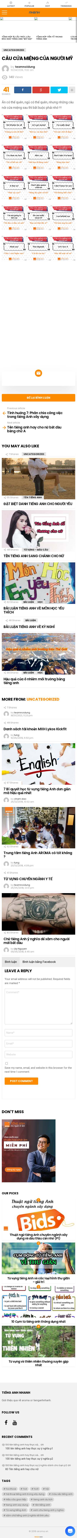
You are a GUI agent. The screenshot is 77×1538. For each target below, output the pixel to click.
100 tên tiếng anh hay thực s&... (22, 1444)
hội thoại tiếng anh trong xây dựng (25, 1494)
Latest (11, 5)
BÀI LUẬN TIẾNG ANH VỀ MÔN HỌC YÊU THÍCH (34, 610)
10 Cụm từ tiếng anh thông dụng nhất (38, 1321)
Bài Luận (28, 602)
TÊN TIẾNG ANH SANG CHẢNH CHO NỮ (34, 556)
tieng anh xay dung (17, 1505)
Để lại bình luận (38, 398)
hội (47, 1489)
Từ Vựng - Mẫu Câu (36, 549)
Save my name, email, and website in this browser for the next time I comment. (38, 1070)
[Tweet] (59, 90)
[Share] (22, 90)
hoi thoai (11, 1489)
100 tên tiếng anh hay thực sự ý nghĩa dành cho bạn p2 (36, 1465)
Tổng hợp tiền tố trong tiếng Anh (49, 37)
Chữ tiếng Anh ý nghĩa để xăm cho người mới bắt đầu (36, 941)
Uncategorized (34, 454)
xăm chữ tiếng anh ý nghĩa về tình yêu (27, 1515)
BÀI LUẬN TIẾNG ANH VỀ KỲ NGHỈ (29, 626)
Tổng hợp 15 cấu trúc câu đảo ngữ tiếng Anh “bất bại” (17, 37)
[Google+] (41, 90)
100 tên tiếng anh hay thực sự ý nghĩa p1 (29, 1448)
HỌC (40, 602)
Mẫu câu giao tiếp (16, 1499)
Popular (29, 5)
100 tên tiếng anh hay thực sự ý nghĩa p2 (29, 1458)
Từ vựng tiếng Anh (16, 1510)
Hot (47, 5)
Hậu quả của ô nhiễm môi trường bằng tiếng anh (34, 681)
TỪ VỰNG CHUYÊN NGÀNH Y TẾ (28, 879)
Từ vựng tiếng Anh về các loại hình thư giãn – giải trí (38, 1280)
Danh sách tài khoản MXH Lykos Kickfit (35, 729)
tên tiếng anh (42, 1505)
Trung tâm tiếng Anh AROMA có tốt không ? (38, 855)
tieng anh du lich (42, 1499)
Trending (66, 5)
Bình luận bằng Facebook (39, 962)
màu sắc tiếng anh (62, 1494)
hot (25, 1489)
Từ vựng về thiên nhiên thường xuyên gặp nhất (39, 1363)
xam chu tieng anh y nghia (48, 1510)
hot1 (36, 1489)
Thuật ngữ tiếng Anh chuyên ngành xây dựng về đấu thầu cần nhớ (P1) (39, 1237)
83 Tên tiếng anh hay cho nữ (21, 1469)
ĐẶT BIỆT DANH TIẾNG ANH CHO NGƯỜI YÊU (38, 503)
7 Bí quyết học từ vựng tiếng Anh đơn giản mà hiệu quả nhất (37, 791)
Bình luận (11, 962)
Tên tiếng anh (32, 497)
